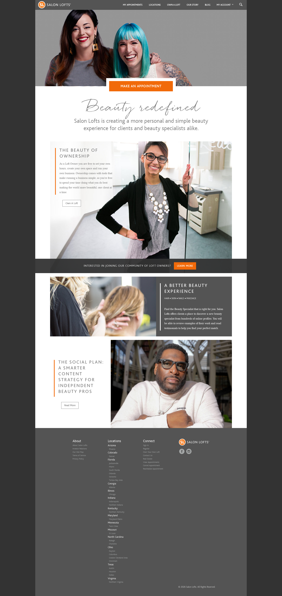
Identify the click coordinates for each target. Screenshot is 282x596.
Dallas (111, 575)
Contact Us (147, 455)
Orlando (112, 473)
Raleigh (112, 540)
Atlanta (112, 487)
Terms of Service (79, 455)
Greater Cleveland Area (118, 558)
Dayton (112, 551)
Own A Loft (72, 203)
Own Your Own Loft (151, 452)
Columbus (113, 554)
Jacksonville (113, 463)
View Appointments (151, 462)
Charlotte (113, 544)
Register (146, 449)
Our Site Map (78, 452)
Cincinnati (113, 561)
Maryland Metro (115, 519)
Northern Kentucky (116, 512)
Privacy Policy (78, 459)
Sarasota (112, 477)
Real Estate (147, 459)
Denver (112, 456)
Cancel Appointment (151, 465)
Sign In (146, 445)
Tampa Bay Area (116, 480)
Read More (69, 405)
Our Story (192, 5)
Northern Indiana (116, 505)
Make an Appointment (141, 86)
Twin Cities (113, 526)
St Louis (112, 533)
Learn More (185, 265)
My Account (224, 5)
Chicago (112, 494)
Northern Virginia (116, 582)
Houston (112, 571)
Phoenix (112, 449)
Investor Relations (80, 449)
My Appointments (132, 5)
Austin (111, 568)
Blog (207, 5)
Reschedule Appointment (153, 469)
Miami (111, 467)
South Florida (114, 470)
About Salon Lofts (80, 445)
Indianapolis (114, 501)
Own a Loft (173, 5)
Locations (155, 5)
